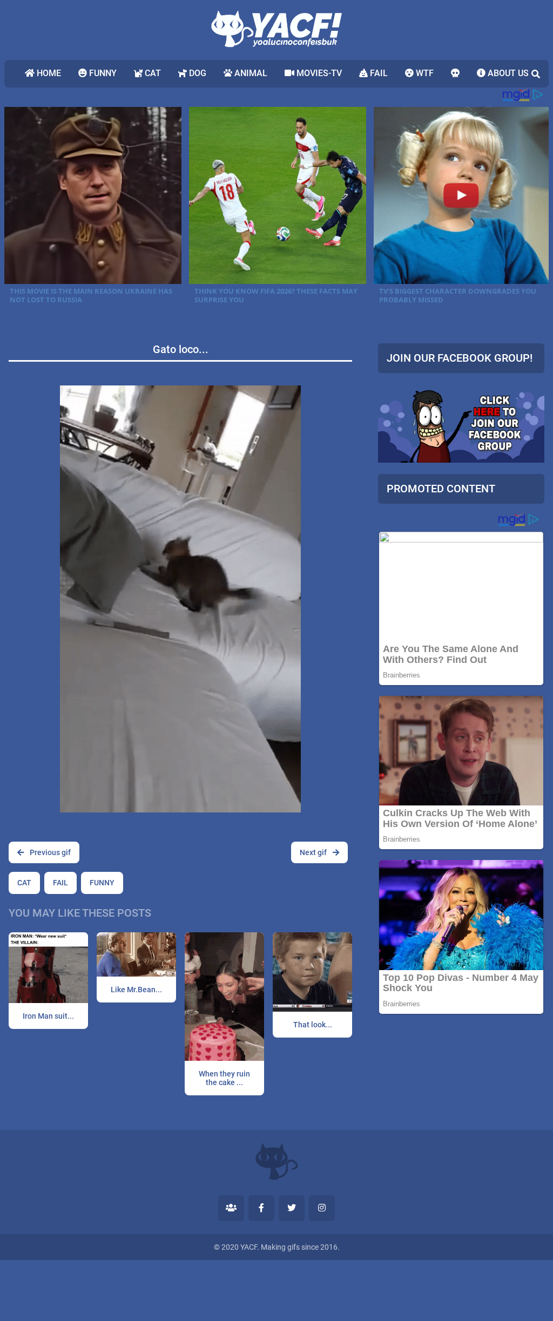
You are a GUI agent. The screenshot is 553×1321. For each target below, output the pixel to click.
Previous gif (49, 852)
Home (48, 73)
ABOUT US (507, 73)
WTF (424, 73)
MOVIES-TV (318, 73)
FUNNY (102, 73)
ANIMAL (249, 73)
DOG (196, 73)
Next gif (314, 852)
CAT (152, 73)
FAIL (378, 73)
